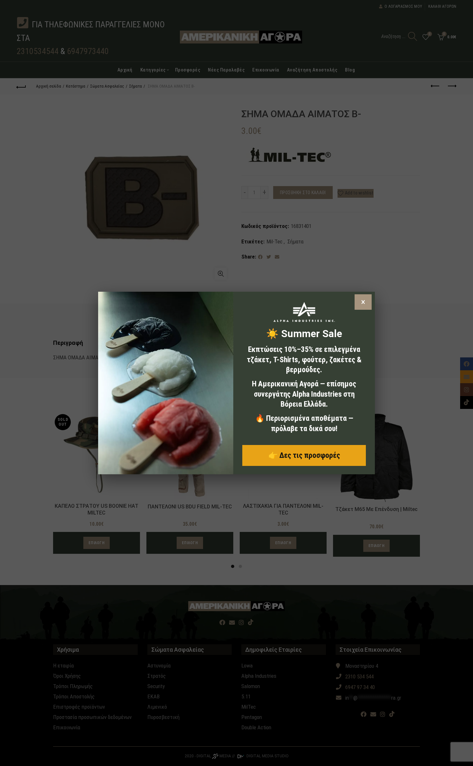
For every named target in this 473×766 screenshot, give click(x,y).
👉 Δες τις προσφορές (304, 455)
